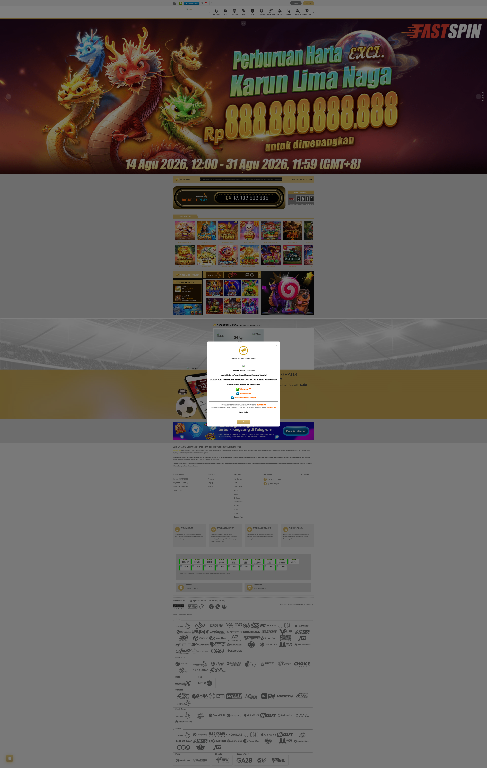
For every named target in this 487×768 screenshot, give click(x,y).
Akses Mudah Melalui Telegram (245, 398)
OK (244, 422)
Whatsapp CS (245, 389)
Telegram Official (245, 393)
